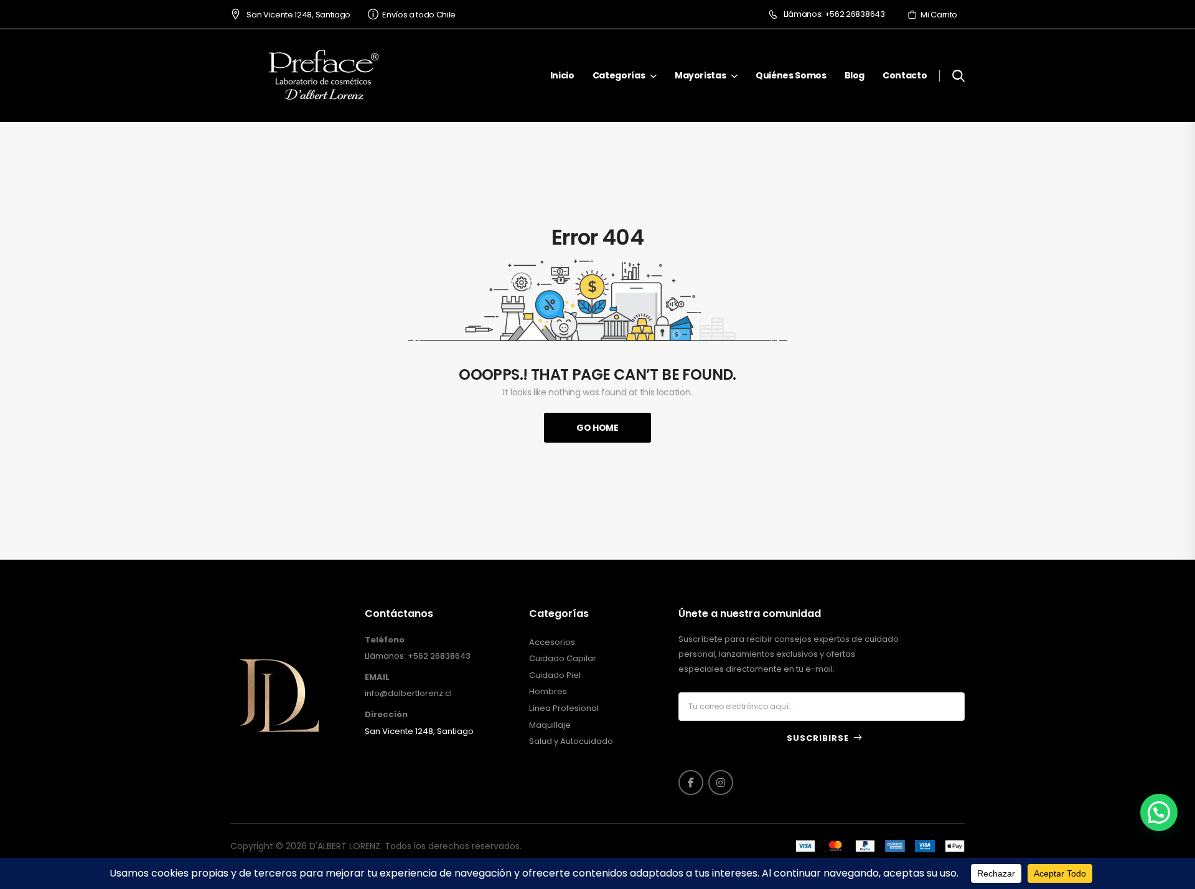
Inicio (562, 75)
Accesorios (552, 642)
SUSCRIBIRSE (818, 738)
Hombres (548, 692)
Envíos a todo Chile (419, 15)
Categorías (619, 75)
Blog (855, 75)
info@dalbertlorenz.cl (408, 693)
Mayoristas (700, 75)
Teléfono (385, 640)
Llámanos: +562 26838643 (834, 14)
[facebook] (690, 782)
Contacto (905, 75)
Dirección (386, 715)
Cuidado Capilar (562, 659)
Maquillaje (550, 725)
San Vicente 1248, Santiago (297, 15)
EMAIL (377, 677)
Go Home (597, 427)
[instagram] (720, 782)
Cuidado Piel (555, 675)
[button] (1159, 812)
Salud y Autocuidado (571, 741)
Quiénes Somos (791, 75)
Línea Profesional (564, 708)
